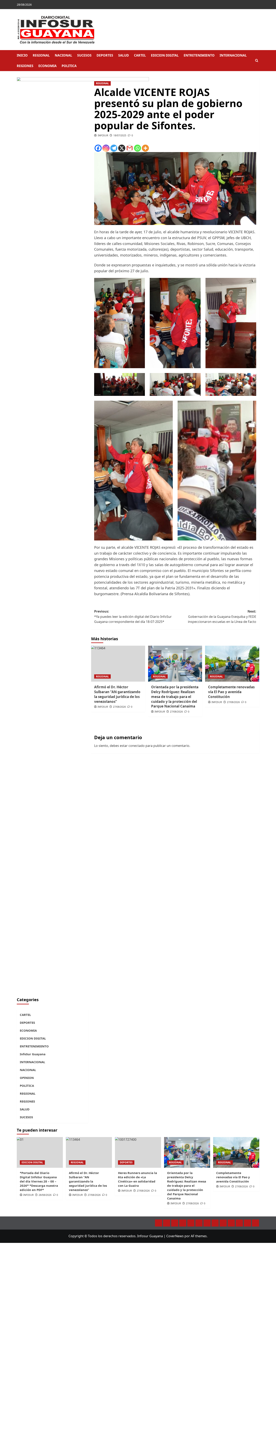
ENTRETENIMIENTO (199, 55)
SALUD (123, 55)
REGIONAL (41, 55)
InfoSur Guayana (32, 1054)
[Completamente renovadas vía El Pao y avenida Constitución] (232, 664)
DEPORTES (105, 55)
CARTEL (140, 55)
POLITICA (69, 66)
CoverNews (175, 1236)
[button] (256, 60)
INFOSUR (176, 1203)
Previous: (133, 616)
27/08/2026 (192, 1203)
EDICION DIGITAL (165, 55)
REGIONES (25, 66)
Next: (222, 616)
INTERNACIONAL (233, 55)
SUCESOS (84, 55)
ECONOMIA (47, 66)
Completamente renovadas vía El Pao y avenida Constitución (233, 1177)
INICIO (22, 55)
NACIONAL (63, 55)
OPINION (27, 1078)
